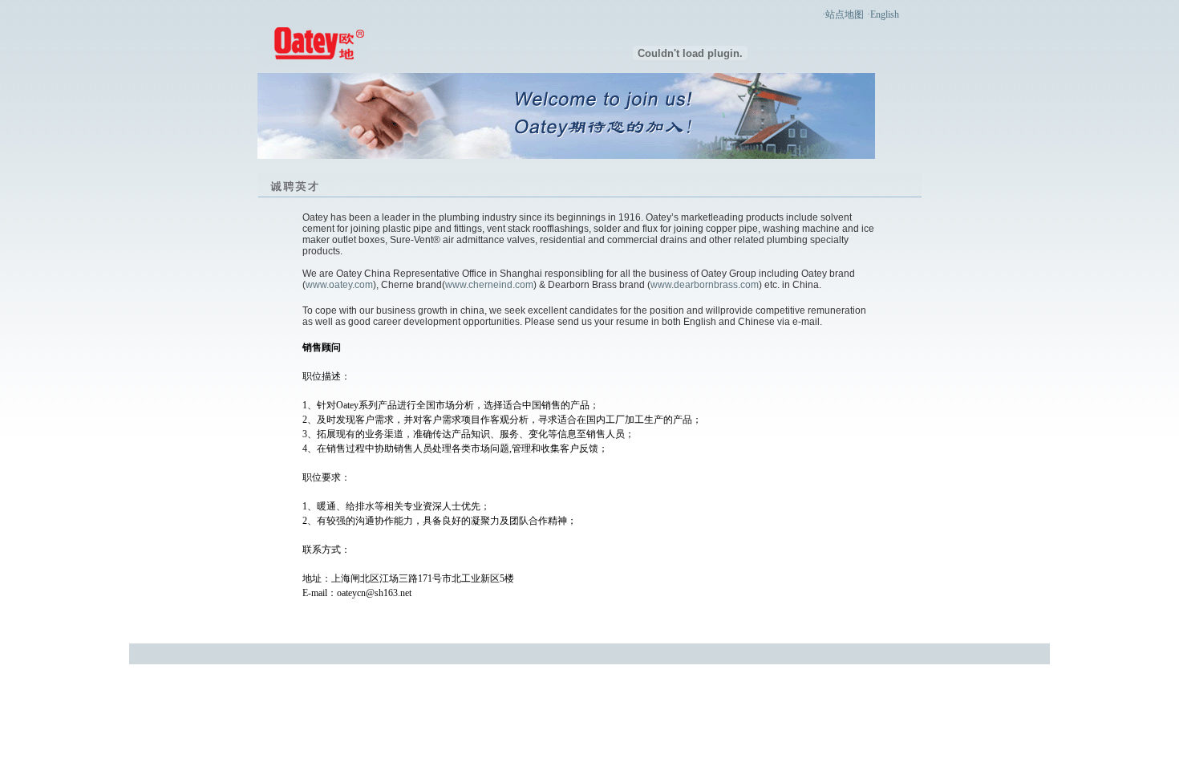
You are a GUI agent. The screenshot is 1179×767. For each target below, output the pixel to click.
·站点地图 (843, 14)
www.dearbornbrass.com (704, 284)
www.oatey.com (339, 284)
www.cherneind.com (489, 284)
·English (883, 14)
